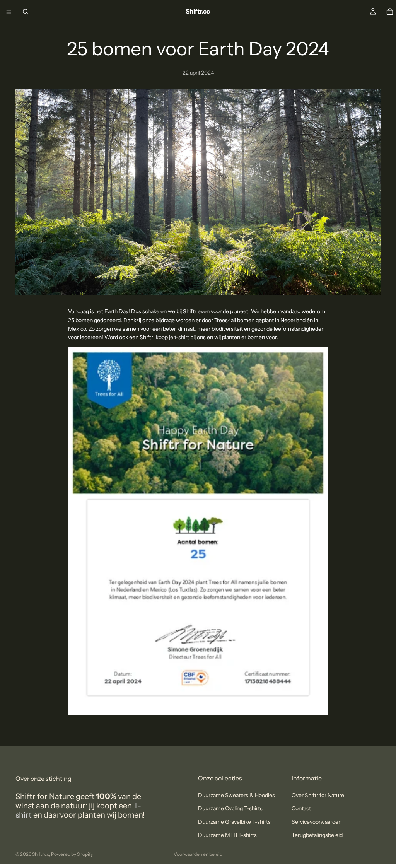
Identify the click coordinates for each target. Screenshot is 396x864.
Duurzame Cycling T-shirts (230, 808)
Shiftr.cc (40, 854)
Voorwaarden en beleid (198, 854)
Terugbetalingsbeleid (317, 835)
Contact (301, 808)
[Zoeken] (25, 11)
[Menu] (9, 11)
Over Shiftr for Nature (318, 795)
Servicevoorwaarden (316, 821)
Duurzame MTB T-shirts (227, 835)
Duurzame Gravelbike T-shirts (234, 821)
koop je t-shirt (172, 337)
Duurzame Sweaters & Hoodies (236, 795)
